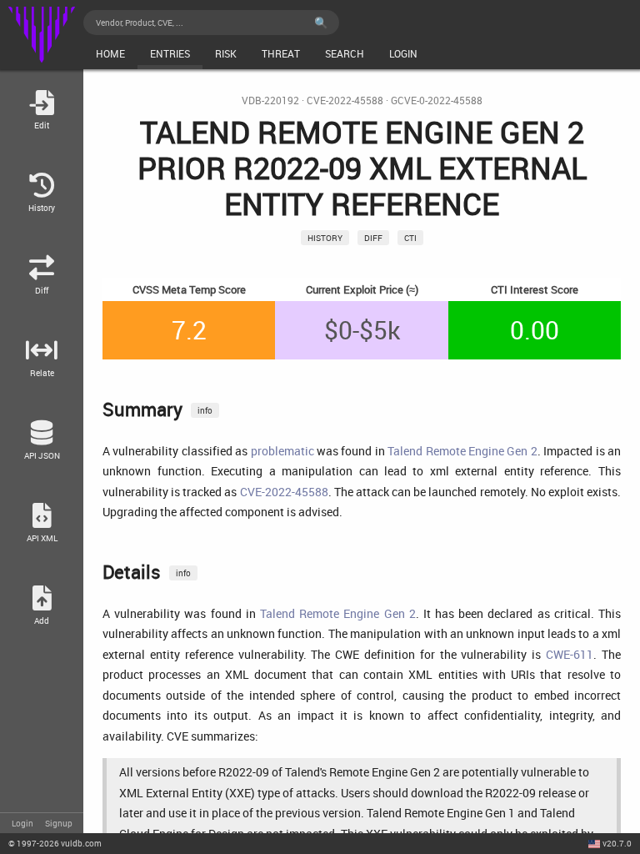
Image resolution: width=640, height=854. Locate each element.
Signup (58, 823)
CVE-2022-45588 (345, 100)
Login (22, 823)
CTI (410, 238)
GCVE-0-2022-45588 (436, 100)
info (205, 410)
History (325, 238)
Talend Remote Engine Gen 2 (463, 451)
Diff (373, 238)
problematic (282, 451)
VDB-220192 (270, 100)
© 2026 (55, 843)
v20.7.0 (617, 843)
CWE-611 (569, 654)
